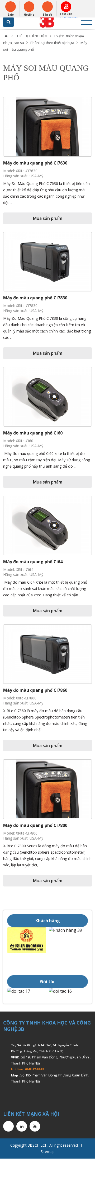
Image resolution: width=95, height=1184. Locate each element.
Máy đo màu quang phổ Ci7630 (35, 163)
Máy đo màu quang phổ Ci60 (33, 433)
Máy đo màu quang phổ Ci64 (33, 562)
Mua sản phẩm (47, 218)
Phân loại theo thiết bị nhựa (52, 42)
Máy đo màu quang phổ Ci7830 (35, 298)
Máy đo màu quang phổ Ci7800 (35, 825)
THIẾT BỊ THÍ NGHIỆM (31, 36)
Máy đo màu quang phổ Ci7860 (35, 690)
